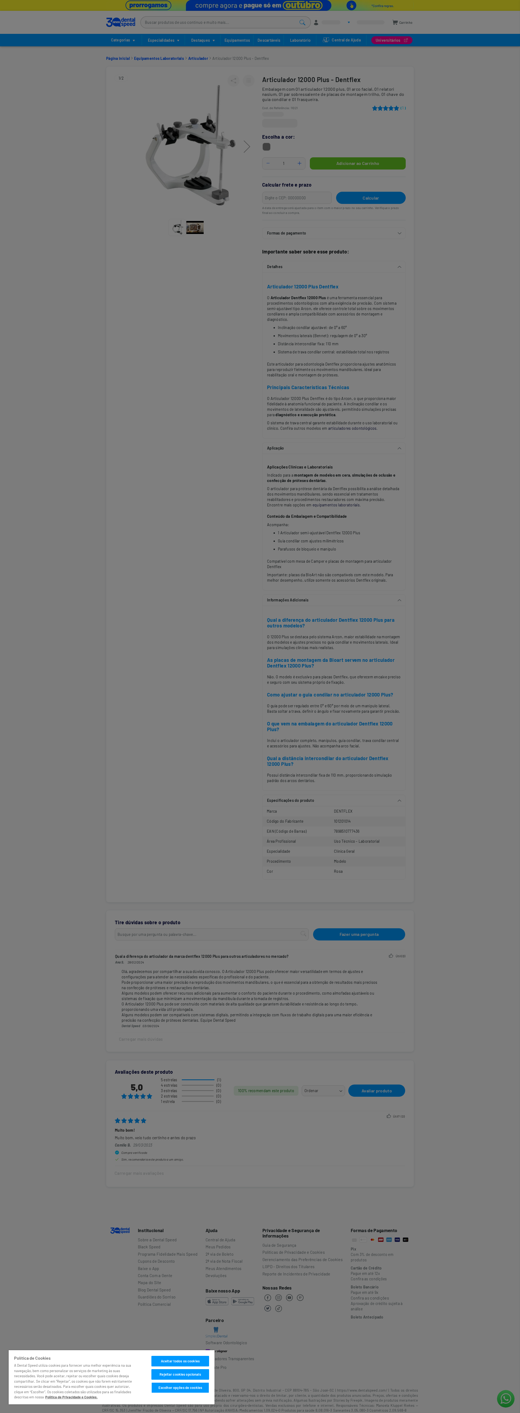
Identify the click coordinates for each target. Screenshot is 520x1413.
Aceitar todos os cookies (180, 1361)
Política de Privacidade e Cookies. (71, 1397)
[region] (111, 1377)
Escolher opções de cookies (180, 1387)
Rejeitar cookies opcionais (180, 1374)
